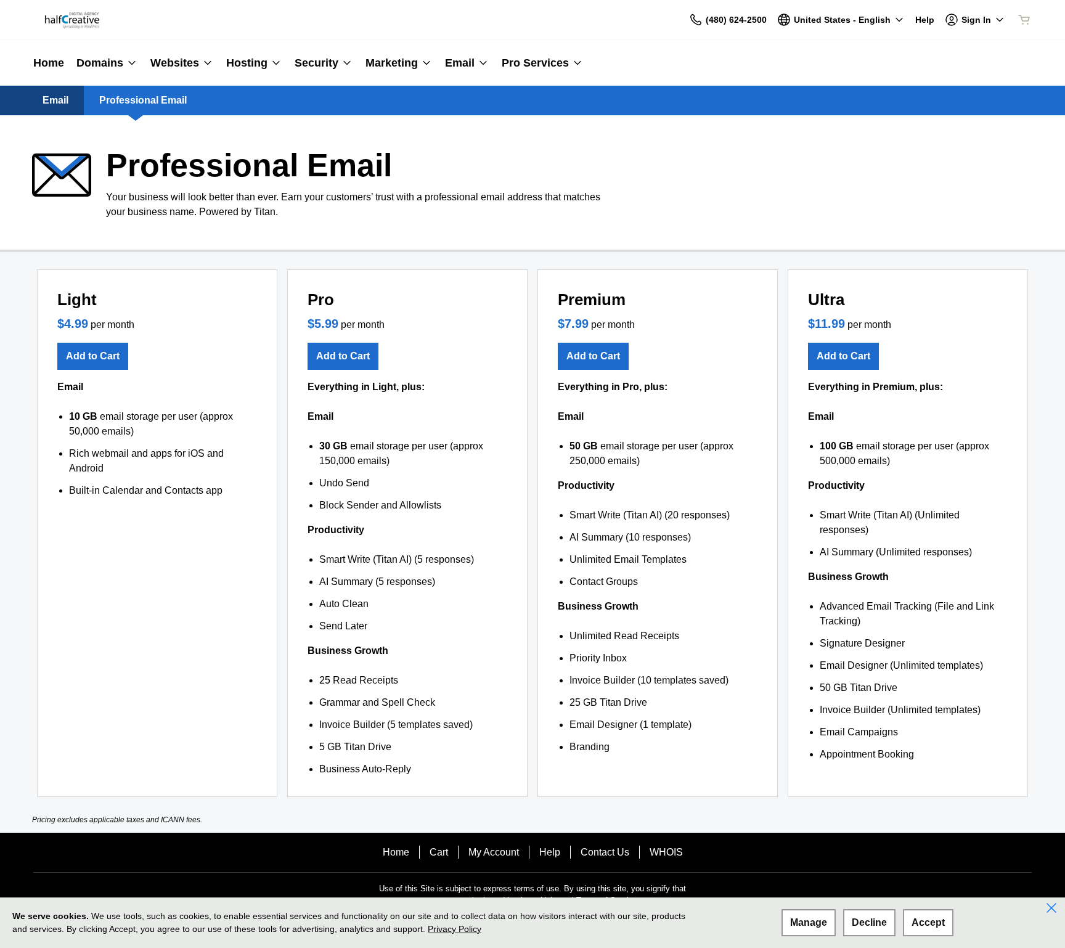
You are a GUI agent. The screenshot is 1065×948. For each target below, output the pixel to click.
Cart (439, 852)
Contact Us (605, 852)
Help (549, 852)
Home (396, 852)
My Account (493, 852)
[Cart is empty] (1024, 20)
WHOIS (666, 852)
